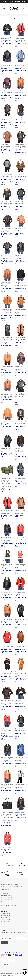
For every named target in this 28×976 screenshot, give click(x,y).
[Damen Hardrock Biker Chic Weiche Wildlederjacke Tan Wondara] (7, 610)
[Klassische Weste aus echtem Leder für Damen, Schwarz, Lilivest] (7, 556)
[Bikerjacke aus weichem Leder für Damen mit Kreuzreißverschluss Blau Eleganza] (21, 750)
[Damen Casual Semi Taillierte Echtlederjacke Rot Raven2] (7, 503)
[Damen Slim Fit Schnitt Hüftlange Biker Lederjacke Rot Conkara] (7, 838)
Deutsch (4, 964)
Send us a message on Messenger (10, 901)
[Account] (23, 8)
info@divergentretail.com (6, 895)
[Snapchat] (12, 905)
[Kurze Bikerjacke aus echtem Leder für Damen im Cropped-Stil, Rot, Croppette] (7, 721)
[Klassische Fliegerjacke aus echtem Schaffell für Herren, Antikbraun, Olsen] (21, 165)
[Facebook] (6, 905)
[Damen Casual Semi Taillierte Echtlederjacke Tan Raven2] (21, 503)
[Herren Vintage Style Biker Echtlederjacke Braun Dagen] (21, 414)
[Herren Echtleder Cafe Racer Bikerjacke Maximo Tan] (7, 275)
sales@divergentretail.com (7, 891)
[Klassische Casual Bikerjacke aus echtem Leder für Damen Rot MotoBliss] (21, 29)
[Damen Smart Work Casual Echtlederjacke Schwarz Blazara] (21, 721)
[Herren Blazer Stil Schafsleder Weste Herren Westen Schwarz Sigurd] (21, 110)
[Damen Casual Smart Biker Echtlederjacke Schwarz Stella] (7, 530)
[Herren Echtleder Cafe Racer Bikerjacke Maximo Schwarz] (21, 248)
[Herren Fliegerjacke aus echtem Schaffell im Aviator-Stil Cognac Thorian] (7, 358)
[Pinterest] (15, 905)
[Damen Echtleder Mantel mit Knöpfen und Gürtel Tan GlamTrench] (21, 637)
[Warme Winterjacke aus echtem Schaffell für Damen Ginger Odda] (7, 693)
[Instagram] (10, 905)
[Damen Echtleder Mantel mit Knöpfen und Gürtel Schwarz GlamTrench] (21, 610)
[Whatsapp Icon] (19, 905)
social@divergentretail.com (7, 899)
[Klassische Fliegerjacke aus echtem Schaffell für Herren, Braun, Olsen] (7, 194)
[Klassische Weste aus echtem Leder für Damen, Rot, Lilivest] (21, 556)
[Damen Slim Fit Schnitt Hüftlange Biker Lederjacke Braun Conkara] (21, 803)
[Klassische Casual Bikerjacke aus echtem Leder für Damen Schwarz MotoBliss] (7, 29)
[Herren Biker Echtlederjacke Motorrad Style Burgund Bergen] (7, 83)
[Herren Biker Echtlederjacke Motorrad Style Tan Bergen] (21, 83)
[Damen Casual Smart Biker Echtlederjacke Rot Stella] (21, 530)
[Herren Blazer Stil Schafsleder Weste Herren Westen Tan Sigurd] (7, 137)
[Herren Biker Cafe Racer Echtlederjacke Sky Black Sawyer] (7, 56)
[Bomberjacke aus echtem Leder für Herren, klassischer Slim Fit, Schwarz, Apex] (7, 248)
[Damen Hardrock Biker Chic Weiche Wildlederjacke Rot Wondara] (21, 583)
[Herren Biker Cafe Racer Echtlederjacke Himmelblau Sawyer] (21, 56)
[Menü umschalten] (1, 8)
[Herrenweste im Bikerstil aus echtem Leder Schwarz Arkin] (7, 110)
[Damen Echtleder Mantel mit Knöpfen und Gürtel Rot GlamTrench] (7, 637)
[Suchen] (4, 8)
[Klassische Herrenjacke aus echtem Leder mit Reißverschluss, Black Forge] (21, 194)
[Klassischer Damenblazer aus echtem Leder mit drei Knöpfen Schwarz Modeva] (7, 583)
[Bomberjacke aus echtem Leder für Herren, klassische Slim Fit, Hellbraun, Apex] (21, 221)
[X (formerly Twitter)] (3, 905)
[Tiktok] (17, 905)
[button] (4, 41)
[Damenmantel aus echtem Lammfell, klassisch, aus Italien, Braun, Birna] (7, 664)
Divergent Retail (6, 967)
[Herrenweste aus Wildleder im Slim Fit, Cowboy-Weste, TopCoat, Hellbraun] (21, 301)
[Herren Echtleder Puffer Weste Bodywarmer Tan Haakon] (21, 330)
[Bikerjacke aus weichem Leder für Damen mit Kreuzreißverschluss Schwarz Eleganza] (7, 750)
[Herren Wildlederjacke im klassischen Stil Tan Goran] (7, 414)
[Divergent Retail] (14, 8)
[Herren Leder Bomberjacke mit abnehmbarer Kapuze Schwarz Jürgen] (7, 441)
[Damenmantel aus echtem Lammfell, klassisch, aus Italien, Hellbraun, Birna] (21, 664)
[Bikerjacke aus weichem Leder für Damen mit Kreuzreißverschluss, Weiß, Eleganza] (21, 776)
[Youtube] (8, 905)
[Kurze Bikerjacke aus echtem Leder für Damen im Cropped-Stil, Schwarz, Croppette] (21, 693)
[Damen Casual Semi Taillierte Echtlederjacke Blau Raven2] (21, 469)
